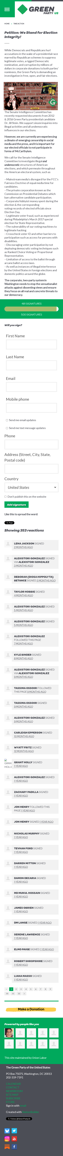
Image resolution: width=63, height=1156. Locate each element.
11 (13, 993)
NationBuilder (30, 1112)
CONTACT (12, 1087)
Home (6, 24)
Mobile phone (17, 399)
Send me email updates (23, 420)
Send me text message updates (28, 428)
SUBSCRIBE (13, 1098)
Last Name (15, 356)
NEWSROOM (14, 1091)
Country (11, 478)
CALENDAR (13, 1083)
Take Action (18, 24)
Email (10, 378)
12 (19, 993)
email (23, 1105)
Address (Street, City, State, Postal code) (27, 457)
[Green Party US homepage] (38, 9)
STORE (10, 1102)
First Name (15, 336)
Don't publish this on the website (27, 496)
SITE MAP (12, 1094)
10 (7, 993)
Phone (9, 436)
